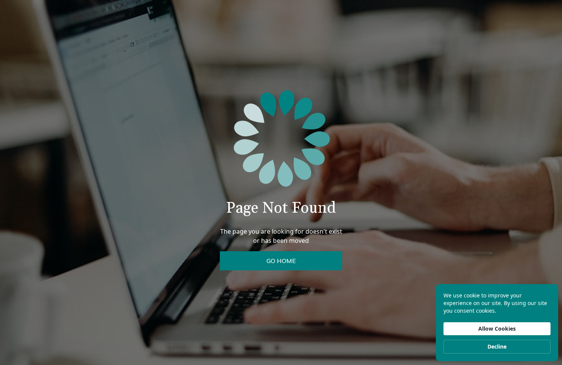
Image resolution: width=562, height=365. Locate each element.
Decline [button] (497, 346)
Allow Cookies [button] (497, 328)
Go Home (281, 261)
